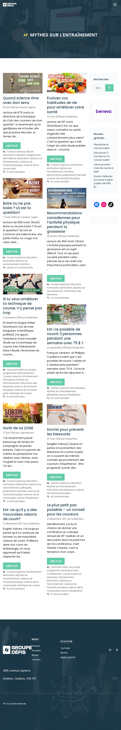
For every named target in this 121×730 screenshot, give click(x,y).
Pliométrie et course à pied (101, 146)
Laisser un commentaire (19, 267)
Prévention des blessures (61, 489)
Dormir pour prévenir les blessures (65, 432)
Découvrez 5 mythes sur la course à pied (101, 156)
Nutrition (69, 171)
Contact (36, 659)
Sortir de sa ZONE (18, 428)
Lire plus (12, 146)
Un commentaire (59, 181)
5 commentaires (15, 171)
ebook (29, 151)
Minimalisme (9, 158)
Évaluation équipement (28, 155)
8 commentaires (15, 396)
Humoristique (77, 387)
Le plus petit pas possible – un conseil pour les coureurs (66, 510)
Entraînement (30, 376)
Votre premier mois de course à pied (103, 168)
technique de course (20, 393)
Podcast (36, 645)
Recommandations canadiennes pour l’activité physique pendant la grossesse (64, 222)
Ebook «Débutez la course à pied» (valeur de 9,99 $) (103, 182)
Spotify (64, 652)
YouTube (65, 648)
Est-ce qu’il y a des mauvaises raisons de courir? (20, 514)
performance (54, 175)
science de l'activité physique (17, 163)
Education (8, 155)
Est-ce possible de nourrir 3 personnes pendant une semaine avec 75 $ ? (65, 336)
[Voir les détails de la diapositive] (104, 112)
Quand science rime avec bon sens (21, 100)
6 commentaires (59, 594)
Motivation (23, 158)
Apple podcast (67, 657)
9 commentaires (15, 588)
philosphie (52, 394)
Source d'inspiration (70, 394)
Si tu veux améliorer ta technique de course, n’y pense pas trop (22, 306)
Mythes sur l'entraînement (59, 170)
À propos (36, 650)
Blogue (35, 655)
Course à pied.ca (15, 151)
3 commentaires (15, 501)
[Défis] (10, 4)
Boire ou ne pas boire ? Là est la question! (17, 208)
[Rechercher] (109, 87)
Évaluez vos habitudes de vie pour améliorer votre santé (65, 105)
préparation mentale (74, 175)
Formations (76, 164)
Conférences (54, 573)
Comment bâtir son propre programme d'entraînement (19, 371)
